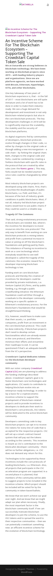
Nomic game (26, 168)
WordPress (26, 572)
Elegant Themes (26, 569)
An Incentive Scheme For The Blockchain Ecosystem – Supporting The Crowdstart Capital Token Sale (24, 51)
